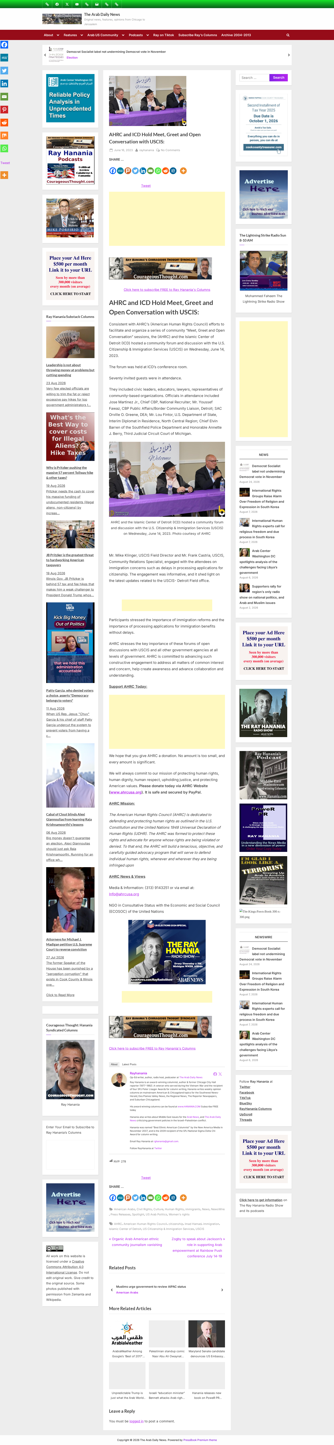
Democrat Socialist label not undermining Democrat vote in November (116, 52)
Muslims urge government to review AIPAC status (151, 1286)
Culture (158, 1209)
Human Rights (174, 1209)
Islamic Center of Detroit (125, 1228)
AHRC (118, 1223)
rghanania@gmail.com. (166, 1141)
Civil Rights (144, 1209)
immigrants (192, 1209)
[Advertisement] (167, 219)
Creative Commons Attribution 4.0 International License (65, 1266)
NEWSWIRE (263, 937)
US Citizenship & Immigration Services (168, 1228)
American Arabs (124, 1209)
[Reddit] (165, 168)
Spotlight (138, 1214)
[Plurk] (127, 168)
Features (70, 35)
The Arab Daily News (102, 14)
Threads (245, 1120)
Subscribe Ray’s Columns (197, 35)
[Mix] (4, 133)
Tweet (146, 186)
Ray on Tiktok (163, 35)
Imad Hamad (193, 1223)
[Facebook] (112, 168)
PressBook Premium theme (200, 1440)
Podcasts (136, 35)
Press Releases (120, 1214)
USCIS (200, 1228)
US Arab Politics (156, 1214)
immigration (211, 1223)
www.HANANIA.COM (189, 1106)
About (48, 35)
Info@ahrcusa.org (124, 894)
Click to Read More (60, 995)
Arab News (193, 1116)
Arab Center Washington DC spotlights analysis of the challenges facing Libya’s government (258, 562)
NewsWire (218, 1209)
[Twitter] (135, 168)
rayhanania (146, 150)
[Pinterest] (4, 107)
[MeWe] (120, 168)
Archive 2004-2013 (236, 35)
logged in (137, 1421)
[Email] (150, 168)
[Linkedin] (143, 168)
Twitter (158, 1148)
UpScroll (245, 1114)
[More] (183, 168)
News (206, 1209)
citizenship (176, 1223)
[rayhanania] (119, 1086)
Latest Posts (129, 1064)
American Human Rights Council (145, 1223)
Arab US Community (102, 35)
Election (72, 57)
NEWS (263, 455)
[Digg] (173, 168)
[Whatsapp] (158, 168)
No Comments (170, 150)
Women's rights (179, 1214)
